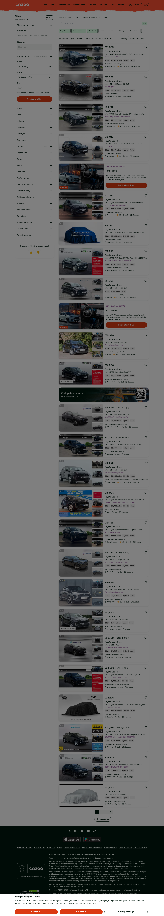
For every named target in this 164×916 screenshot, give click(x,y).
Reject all (81, 912)
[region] (82, 905)
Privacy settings (126, 912)
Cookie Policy (74, 903)
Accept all (36, 912)
